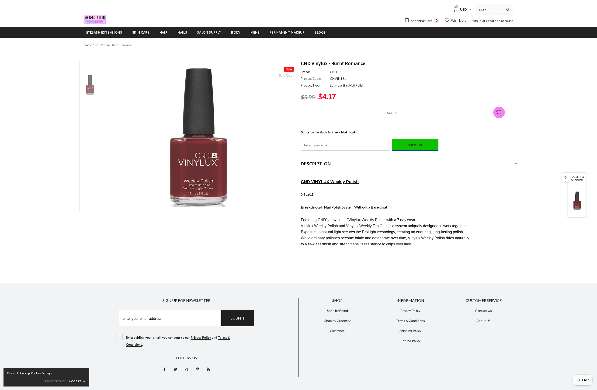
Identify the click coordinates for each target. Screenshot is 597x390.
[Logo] (95, 19)
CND (333, 72)
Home (88, 45)
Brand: (305, 72)
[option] (198, 137)
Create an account (499, 21)
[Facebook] (164, 369)
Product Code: (311, 78)
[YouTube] (208, 369)
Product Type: (310, 85)
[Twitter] (175, 369)
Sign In (477, 21)
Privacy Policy (201, 337)
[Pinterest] (197, 369)
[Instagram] (186, 369)
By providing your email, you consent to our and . (178, 341)
